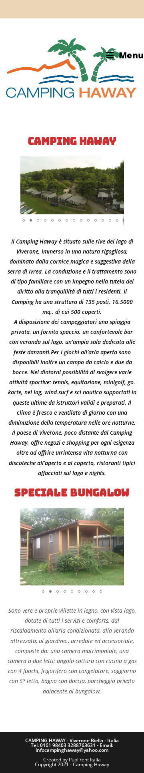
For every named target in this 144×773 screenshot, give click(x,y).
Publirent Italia (85, 759)
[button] (27, 185)
